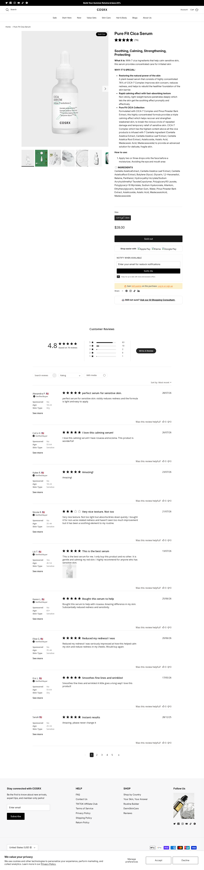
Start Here (66, 18)
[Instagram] (15, 3)
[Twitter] (7, 3)
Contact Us (81, 799)
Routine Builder (131, 803)
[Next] (105, 89)
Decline (185, 860)
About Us (147, 18)
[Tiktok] (23, 3)
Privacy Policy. (48, 864)
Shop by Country (132, 794)
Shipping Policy (84, 817)
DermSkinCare (131, 808)
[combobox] (70, 375)
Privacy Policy (83, 813)
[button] (106, 343)
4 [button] (107, 754)
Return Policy (82, 822)
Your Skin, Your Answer (136, 799)
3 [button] (102, 754)
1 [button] (91, 754)
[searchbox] (42, 375)
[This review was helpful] (163, 421)
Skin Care (106, 18)
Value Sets (91, 18)
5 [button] (112, 754)
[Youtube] (19, 3)
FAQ (78, 794)
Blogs (134, 18)
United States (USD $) (20, 847)
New (79, 18)
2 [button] (96, 754)
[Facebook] (11, 3)
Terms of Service (84, 808)
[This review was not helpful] (168, 421)
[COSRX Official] (102, 10)
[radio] (122, 217)
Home (8, 27)
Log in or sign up (165, 286)
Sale (55, 18)
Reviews (128, 813)
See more (38, 413)
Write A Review (146, 350)
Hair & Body (121, 18)
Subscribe (16, 816)
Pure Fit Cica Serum (22, 27)
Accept (158, 860)
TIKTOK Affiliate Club (87, 803)
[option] (65, 89)
